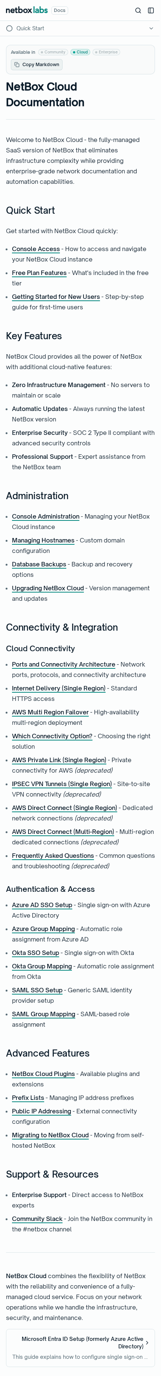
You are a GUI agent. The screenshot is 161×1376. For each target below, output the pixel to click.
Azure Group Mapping (43, 929)
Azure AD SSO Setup (42, 905)
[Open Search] (138, 10)
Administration (37, 495)
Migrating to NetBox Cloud (50, 1135)
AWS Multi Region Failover (50, 712)
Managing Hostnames (43, 540)
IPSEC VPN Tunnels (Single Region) (62, 784)
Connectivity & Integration (62, 627)
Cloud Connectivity (40, 648)
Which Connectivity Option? (52, 736)
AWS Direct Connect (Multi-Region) (63, 831)
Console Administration (45, 516)
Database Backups (39, 564)
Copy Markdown (40, 64)
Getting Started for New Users (56, 296)
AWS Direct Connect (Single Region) (64, 807)
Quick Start (30, 210)
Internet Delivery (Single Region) (59, 688)
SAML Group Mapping (43, 1014)
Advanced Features (48, 1053)
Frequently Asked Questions (53, 855)
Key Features (34, 335)
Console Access (36, 249)
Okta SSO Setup (35, 952)
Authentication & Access (50, 889)
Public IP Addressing (41, 1111)
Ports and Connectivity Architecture (63, 664)
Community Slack (37, 1218)
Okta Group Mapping (42, 966)
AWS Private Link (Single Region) (59, 760)
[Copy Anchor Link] (60, 210)
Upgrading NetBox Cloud (48, 588)
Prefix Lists (28, 1097)
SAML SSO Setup (37, 990)
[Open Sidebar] (151, 10)
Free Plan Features (39, 272)
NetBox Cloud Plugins (43, 1073)
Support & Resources (52, 1174)
